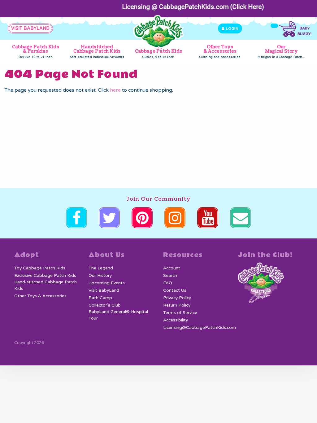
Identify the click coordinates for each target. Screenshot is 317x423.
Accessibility (175, 320)
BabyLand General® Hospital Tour (118, 315)
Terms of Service (180, 312)
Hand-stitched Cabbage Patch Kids (45, 285)
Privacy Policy (177, 297)
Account (171, 268)
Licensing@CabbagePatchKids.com (199, 327)
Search (170, 275)
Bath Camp (100, 297)
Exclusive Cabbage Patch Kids (45, 275)
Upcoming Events (107, 283)
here (115, 90)
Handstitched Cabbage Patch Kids (97, 51)
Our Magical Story (281, 51)
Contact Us (174, 290)
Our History (100, 275)
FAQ (167, 283)
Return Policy (176, 305)
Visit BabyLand (104, 290)
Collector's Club (105, 305)
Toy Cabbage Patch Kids (158, 51)
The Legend (101, 268)
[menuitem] (36, 52)
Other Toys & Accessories (220, 51)
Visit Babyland (30, 28)
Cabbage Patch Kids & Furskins (35, 51)
